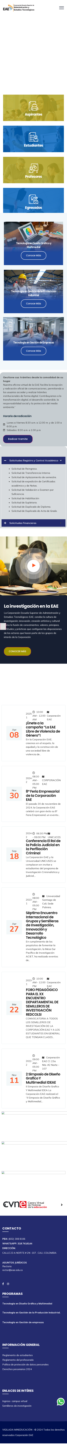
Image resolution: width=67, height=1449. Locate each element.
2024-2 (29, 780)
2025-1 (29, 715)
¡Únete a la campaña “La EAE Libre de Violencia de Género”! (43, 729)
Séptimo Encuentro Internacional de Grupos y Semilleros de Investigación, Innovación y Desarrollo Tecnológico (42, 925)
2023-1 (29, 901)
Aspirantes (33, 114)
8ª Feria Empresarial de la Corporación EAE (43, 795)
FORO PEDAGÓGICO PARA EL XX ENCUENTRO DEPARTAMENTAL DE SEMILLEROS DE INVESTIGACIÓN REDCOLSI (42, 1002)
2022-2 (29, 1063)
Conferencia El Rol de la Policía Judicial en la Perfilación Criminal (43, 847)
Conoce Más (33, 255)
